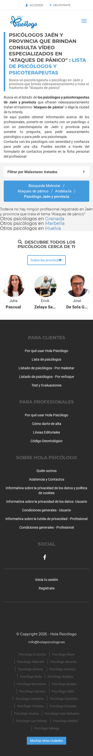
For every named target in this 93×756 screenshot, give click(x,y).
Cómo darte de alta (46, 424)
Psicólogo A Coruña (32, 654)
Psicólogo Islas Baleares (62, 713)
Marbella (55, 223)
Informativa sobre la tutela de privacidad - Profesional (46, 519)
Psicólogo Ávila (30, 676)
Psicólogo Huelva (26, 713)
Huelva (53, 228)
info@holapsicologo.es (46, 642)
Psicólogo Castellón (64, 699)
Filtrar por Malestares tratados (32, 172)
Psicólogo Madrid (65, 721)
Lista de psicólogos (46, 359)
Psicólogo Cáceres (32, 691)
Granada (54, 218)
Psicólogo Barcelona (31, 684)
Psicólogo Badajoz (60, 676)
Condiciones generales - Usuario (46, 510)
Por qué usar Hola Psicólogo (46, 351)
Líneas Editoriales (46, 432)
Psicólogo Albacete (30, 662)
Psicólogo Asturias (62, 669)
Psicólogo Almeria (30, 669)
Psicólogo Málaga (46, 728)
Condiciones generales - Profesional (46, 527)
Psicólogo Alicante (63, 662)
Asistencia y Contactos (46, 479)
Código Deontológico (46, 441)
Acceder (35, 5)
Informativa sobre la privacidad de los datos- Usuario (46, 502)
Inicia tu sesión (46, 580)
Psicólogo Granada (63, 706)
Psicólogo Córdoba (30, 706)
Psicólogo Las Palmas (31, 721)
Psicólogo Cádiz (63, 691)
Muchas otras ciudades (46, 740)
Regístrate (61, 5)
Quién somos (46, 471)
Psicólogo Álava (63, 654)
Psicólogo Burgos (64, 684)
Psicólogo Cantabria (30, 699)
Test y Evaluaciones (46, 385)
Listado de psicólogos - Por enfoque (46, 377)
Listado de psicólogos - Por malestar (46, 368)
